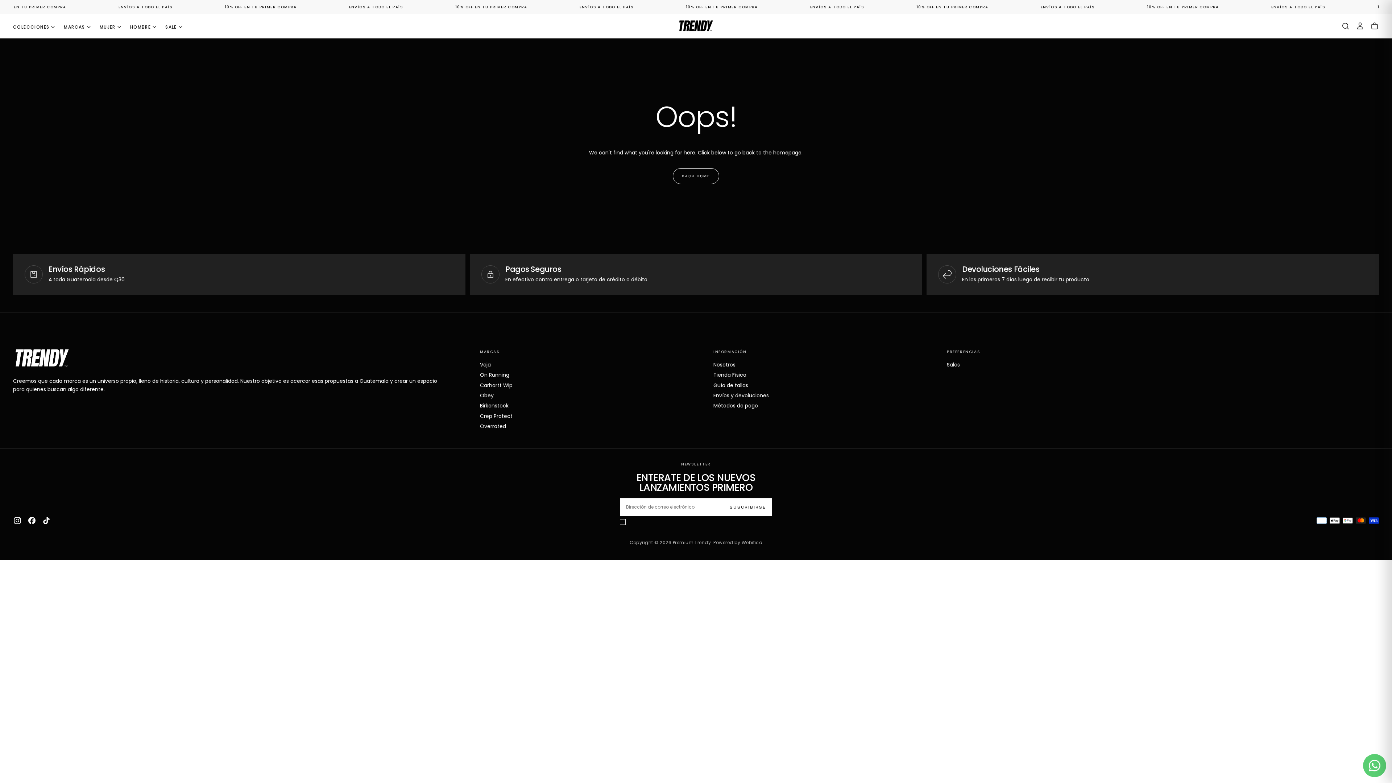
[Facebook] (32, 520)
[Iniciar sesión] (1360, 26)
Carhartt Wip (496, 385)
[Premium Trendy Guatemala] (42, 358)
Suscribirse (748, 507)
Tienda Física (729, 374)
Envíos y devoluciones (741, 395)
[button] (1345, 26)
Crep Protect (496, 416)
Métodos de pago (735, 405)
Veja (485, 364)
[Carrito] (1374, 26)
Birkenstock (494, 405)
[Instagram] (17, 520)
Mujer (108, 27)
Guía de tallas (730, 385)
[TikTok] (46, 520)
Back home (696, 176)
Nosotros (724, 364)
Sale (171, 27)
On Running (494, 374)
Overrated (493, 426)
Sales (953, 364)
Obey (487, 395)
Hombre (140, 27)
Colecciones (31, 27)
